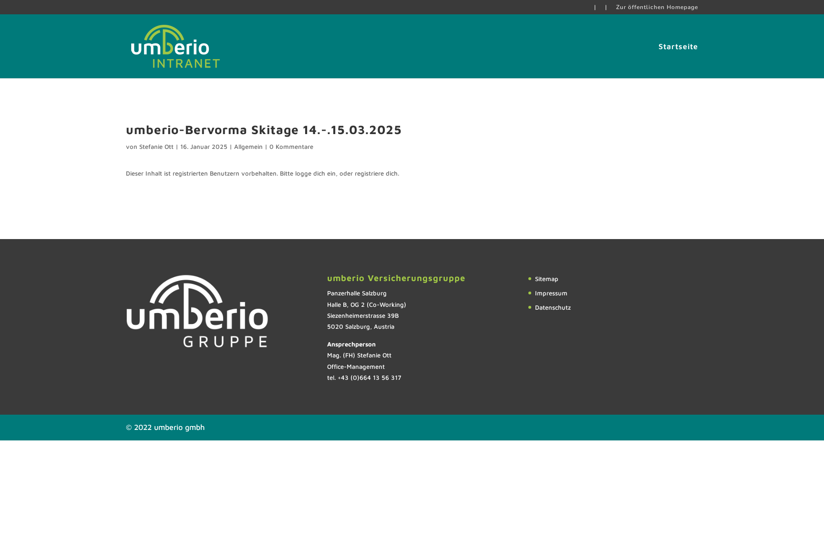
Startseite (678, 47)
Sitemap (546, 278)
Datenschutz (553, 307)
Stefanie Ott (156, 146)
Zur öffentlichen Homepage (657, 7)
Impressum (551, 293)
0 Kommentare (291, 146)
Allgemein (248, 146)
